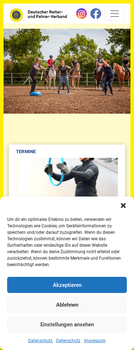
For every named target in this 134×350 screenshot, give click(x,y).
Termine (26, 151)
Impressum (95, 340)
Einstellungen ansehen (67, 324)
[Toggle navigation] (115, 13)
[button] (123, 205)
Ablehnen (67, 305)
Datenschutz (40, 340)
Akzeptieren (67, 285)
